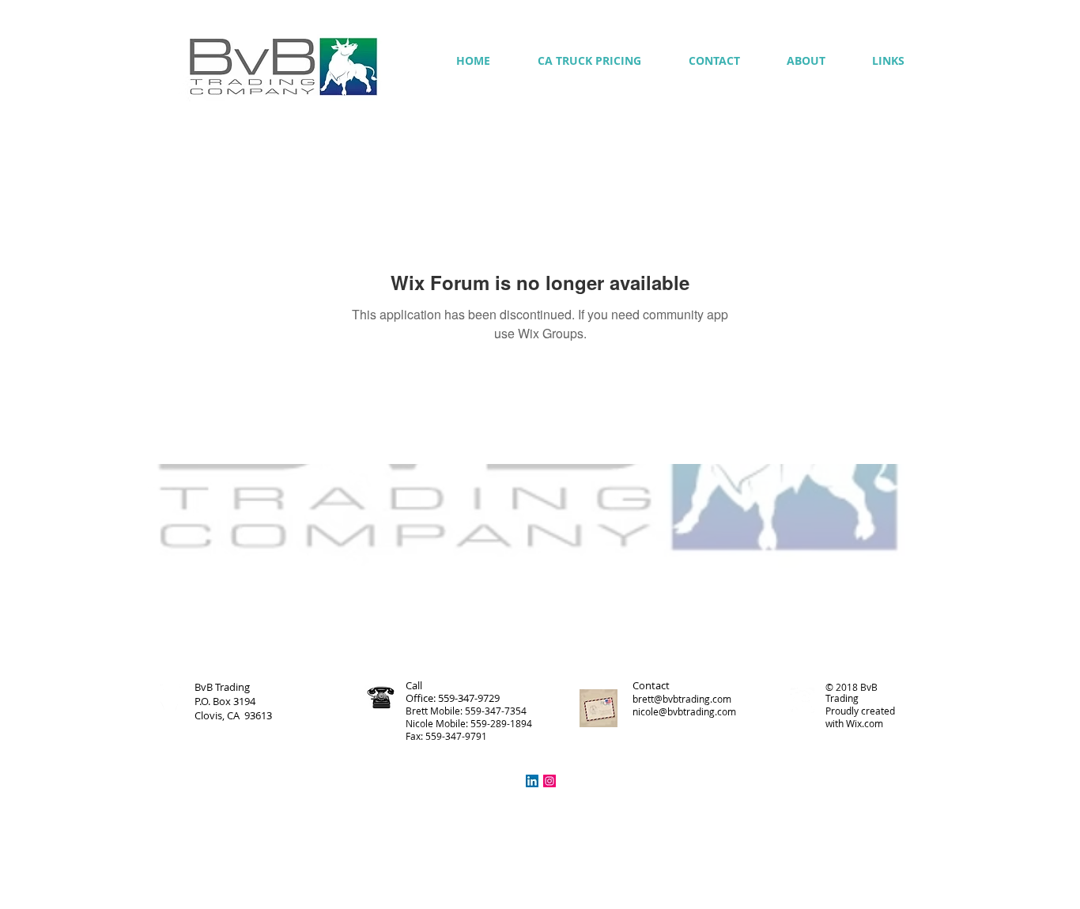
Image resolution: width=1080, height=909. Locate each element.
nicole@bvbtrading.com (684, 711)
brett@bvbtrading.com (682, 698)
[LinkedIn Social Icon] (532, 781)
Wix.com (864, 723)
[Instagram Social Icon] (549, 781)
